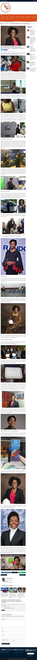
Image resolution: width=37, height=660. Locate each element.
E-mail (3, 631)
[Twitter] (7, 581)
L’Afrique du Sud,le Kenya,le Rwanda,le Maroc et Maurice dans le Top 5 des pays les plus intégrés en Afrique (13, 595)
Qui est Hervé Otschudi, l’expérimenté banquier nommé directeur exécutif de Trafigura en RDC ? (33, 49)
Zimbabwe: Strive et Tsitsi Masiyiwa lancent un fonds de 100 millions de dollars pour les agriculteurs (5, 595)
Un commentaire (14, 51)
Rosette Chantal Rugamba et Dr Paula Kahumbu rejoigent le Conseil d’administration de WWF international (21, 595)
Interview (2, 18)
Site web (3, 635)
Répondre (3, 610)
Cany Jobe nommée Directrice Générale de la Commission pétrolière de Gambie (33, 69)
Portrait (6, 49)
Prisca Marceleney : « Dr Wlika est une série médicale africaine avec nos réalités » (32, 64)
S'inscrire (30, 655)
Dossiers (7, 18)
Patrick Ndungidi (8, 51)
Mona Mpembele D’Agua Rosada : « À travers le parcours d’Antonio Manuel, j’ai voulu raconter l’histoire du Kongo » (33, 56)
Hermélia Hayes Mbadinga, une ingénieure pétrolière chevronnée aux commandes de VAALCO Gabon (33, 32)
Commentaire (4, 619)
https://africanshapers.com (10, 582)
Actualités (2, 49)
